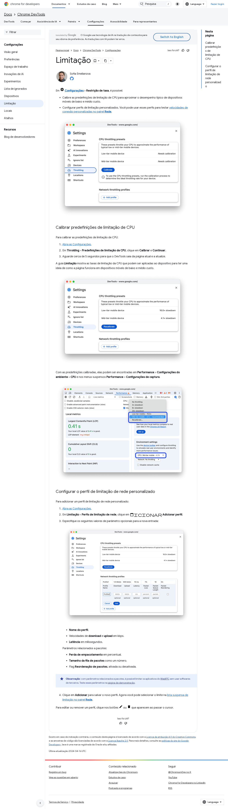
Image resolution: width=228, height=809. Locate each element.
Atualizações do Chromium (123, 772)
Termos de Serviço (58, 802)
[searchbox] (22, 32)
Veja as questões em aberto (63, 777)
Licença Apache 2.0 (118, 740)
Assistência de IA (47, 21)
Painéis (72, 21)
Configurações (95, 21)
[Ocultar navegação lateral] (40, 803)
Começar (26, 21)
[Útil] (182, 50)
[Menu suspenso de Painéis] (80, 22)
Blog (104, 4)
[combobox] (155, 4)
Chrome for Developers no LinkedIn (186, 782)
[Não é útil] (187, 50)
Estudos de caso (86, 4)
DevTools (9, 21)
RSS (170, 788)
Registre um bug (57, 772)
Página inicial (62, 50)
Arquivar (113, 782)
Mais (115, 4)
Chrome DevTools (31, 14)
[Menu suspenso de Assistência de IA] (61, 22)
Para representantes (145, 21)
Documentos (59, 4)
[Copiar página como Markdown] (106, 61)
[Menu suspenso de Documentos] (70, 4)
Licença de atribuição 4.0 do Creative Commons (170, 737)
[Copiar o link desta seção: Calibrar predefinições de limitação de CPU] (138, 228)
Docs (8, 14)
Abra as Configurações (76, 244)
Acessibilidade (118, 21)
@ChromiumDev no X (179, 772)
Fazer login (217, 4)
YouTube (172, 777)
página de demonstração (121, 682)
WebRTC (164, 678)
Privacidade (77, 802)
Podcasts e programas (120, 788)
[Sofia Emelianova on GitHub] (72, 79)
